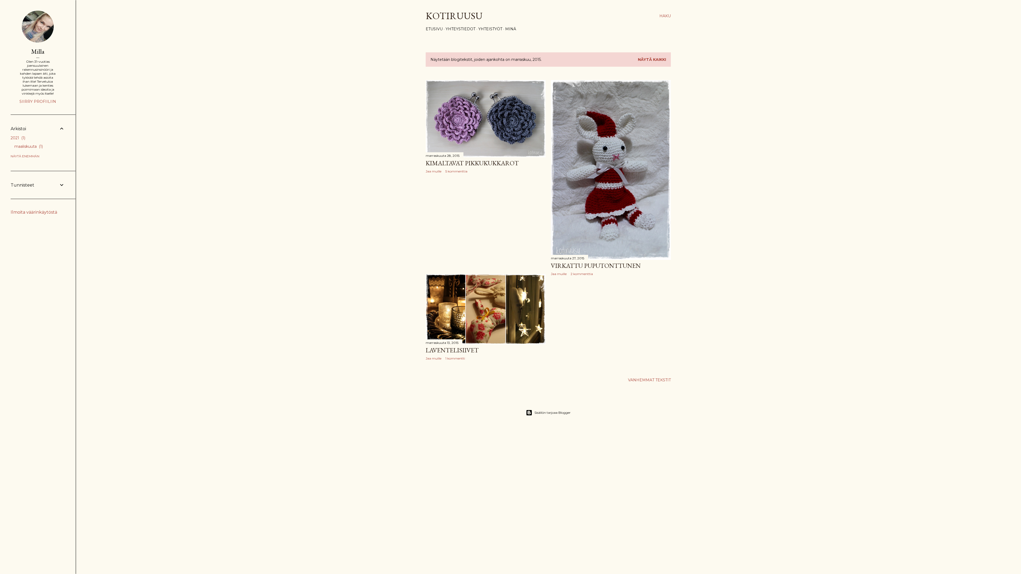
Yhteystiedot (460, 29)
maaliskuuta (28, 146)
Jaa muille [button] (433, 171)
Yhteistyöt (490, 29)
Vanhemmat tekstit (649, 380)
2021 (17, 138)
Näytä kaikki (652, 59)
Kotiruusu (454, 16)
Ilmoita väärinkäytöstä (34, 212)
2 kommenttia (582, 274)
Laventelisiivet (452, 350)
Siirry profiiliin (37, 101)
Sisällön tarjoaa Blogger (552, 413)
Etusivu (434, 29)
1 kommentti (455, 358)
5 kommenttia (456, 171)
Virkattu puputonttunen (596, 265)
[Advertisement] (486, 224)
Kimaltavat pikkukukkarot (472, 163)
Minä (510, 29)
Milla (37, 51)
